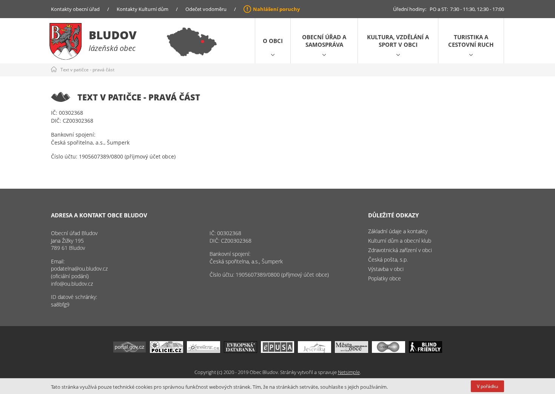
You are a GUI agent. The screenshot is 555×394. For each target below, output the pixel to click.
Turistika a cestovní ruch (470, 40)
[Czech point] (388, 350)
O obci (273, 41)
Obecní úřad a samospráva (324, 40)
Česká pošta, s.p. (388, 259)
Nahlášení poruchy (276, 9)
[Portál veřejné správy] (129, 350)
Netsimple (349, 372)
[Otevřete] (203, 350)
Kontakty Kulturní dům (142, 9)
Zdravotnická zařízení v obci (400, 250)
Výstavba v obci (386, 268)
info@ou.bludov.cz (72, 283)
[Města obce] (351, 350)
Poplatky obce (384, 278)
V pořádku (487, 386)
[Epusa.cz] (277, 350)
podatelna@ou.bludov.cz (79, 268)
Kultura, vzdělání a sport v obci (398, 40)
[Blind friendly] (425, 350)
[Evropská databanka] (240, 350)
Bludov (113, 35)
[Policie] (166, 350)
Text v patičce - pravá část (87, 69)
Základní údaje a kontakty (397, 231)
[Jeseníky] (314, 350)
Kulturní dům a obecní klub (399, 240)
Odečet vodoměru (206, 9)
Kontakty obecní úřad (75, 9)
